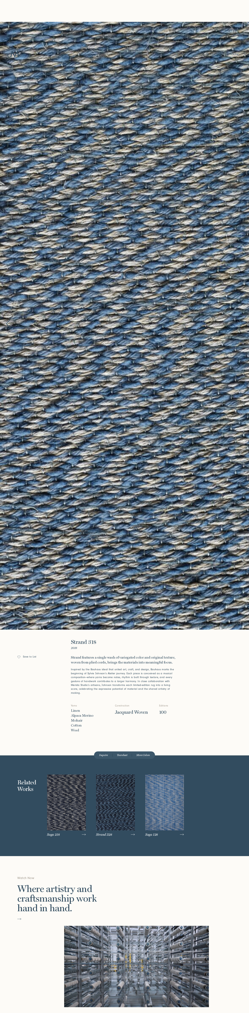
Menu (234, 54)
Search (215, 54)
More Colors (143, 755)
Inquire (103, 755)
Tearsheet (122, 755)
